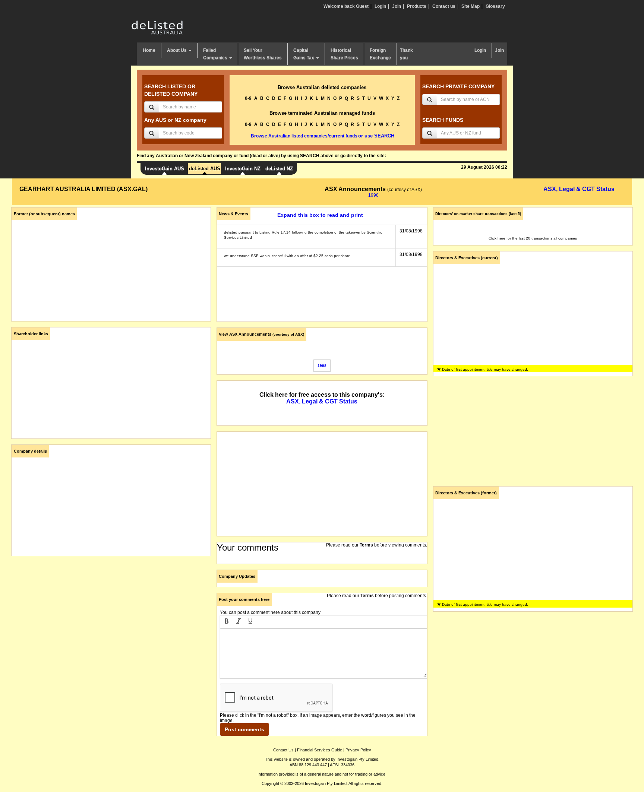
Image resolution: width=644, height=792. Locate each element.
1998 (373, 195)
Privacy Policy (358, 750)
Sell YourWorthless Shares (263, 54)
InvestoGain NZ (243, 168)
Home (149, 50)
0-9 (248, 98)
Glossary (495, 6)
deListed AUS (204, 168)
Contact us (443, 6)
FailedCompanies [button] (215, 54)
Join (396, 6)
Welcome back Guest (346, 6)
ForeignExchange (380, 54)
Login (380, 6)
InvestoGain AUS (164, 168)
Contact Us (283, 750)
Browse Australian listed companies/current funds (304, 136)
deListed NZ (279, 168)
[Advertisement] (111, 614)
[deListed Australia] (157, 27)
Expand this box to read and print (320, 215)
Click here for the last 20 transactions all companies (533, 238)
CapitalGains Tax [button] (304, 54)
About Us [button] (177, 50)
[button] (226, 621)
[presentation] (226, 622)
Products (416, 6)
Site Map (470, 6)
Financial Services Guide (319, 750)
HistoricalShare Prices (344, 54)
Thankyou (406, 54)
